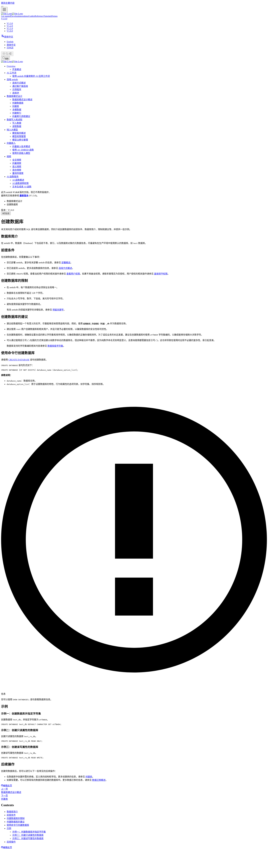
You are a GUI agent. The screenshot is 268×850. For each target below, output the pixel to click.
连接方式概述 (65, 268)
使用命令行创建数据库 (18, 825)
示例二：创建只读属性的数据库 (28, 835)
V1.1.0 (10, 28)
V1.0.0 (10, 31)
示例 (9, 828)
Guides (31, 16)
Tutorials (47, 16)
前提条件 (11, 815)
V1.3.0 (10, 23)
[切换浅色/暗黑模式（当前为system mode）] (7, 53)
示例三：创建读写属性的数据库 (28, 838)
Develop (14, 16)
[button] (7, 37)
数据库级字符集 (55, 346)
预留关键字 (58, 310)
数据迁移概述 (99, 780)
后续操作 (11, 842)
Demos (54, 16)
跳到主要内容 (8, 3)
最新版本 (24, 195)
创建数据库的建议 (16, 822)
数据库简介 (12, 812)
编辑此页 (7, 785)
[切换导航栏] (4, 9)
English (10, 41)
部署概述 (65, 262)
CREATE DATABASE (18, 360)
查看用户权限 (73, 274)
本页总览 (5, 213)
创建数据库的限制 (16, 818)
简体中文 (11, 45)
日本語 (10, 47)
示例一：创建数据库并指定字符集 (29, 832)
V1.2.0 (10, 26)
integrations (23, 16)
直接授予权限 (161, 274)
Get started (6, 16)
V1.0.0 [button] (4, 18)
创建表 (88, 776)
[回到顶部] (2, 6)
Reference (39, 16)
